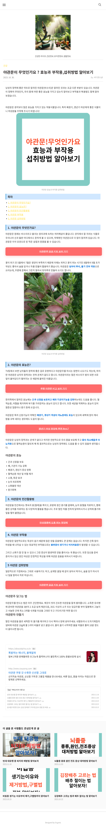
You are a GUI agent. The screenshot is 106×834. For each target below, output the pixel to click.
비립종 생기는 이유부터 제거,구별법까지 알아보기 (24, 701)
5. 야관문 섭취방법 (16, 218)
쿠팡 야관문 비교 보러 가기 (53, 388)
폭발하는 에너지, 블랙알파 (22, 652)
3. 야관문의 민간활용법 (19, 210)
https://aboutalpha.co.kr (19, 648)
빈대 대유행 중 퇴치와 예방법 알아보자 (20, 694)
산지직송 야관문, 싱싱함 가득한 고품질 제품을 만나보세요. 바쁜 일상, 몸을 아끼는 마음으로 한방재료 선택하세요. (52, 678)
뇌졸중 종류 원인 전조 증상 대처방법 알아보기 (23, 698)
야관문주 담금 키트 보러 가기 (53, 251)
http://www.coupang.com (20, 668)
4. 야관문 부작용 (15, 214)
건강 (5, 65)
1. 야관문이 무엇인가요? (19, 202)
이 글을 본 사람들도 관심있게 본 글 (21, 728)
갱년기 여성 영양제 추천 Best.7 (54, 429)
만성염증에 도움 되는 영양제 (54, 522)
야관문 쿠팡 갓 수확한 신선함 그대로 (27, 672)
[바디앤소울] (53, 32)
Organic (58, 822)
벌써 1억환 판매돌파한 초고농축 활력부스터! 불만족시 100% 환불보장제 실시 (44, 656)
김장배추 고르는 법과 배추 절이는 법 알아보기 (23, 704)
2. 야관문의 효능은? (17, 206)
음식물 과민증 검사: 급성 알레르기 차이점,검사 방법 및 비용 (27, 707)
